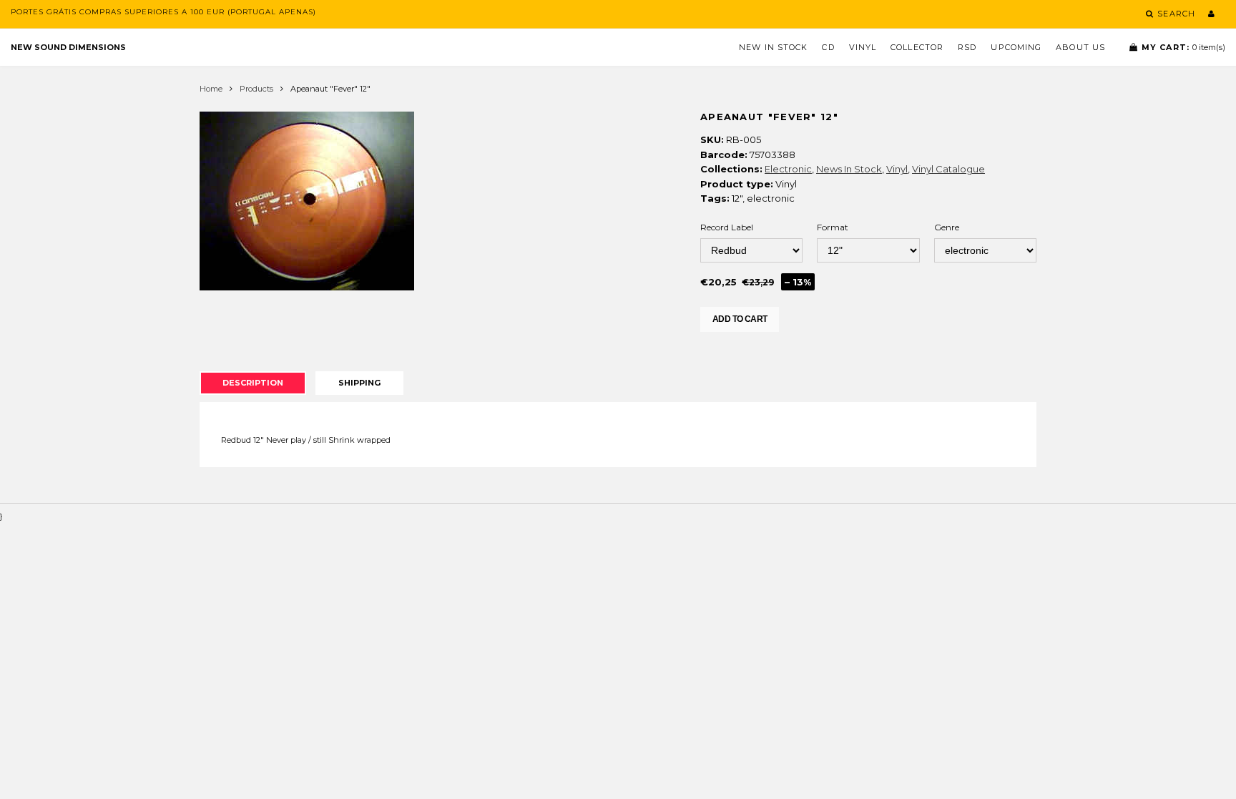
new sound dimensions (68, 47)
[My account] (1211, 14)
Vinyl (863, 47)
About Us (1080, 47)
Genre (946, 227)
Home (211, 89)
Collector (917, 47)
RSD (967, 47)
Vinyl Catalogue (948, 169)
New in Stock (773, 47)
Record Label (726, 227)
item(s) (1183, 47)
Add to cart (739, 319)
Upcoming (1016, 47)
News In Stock (849, 169)
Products (256, 89)
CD (828, 47)
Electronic (788, 169)
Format (832, 227)
